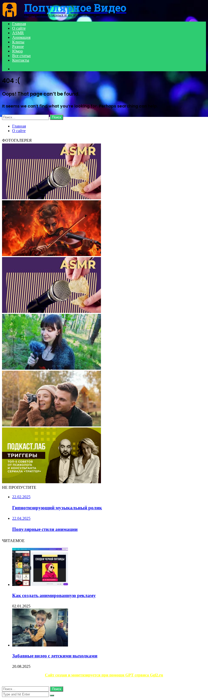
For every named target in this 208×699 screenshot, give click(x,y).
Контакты (20, 60)
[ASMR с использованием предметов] (51, 311)
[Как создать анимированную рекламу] (40, 584)
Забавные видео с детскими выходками (54, 655)
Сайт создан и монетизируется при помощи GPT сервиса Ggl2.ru (104, 675)
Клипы (18, 42)
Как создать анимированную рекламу (54, 595)
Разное (18, 46)
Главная (19, 24)
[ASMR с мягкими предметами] (51, 198)
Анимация (21, 37)
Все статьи (21, 55)
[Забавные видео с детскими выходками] (40, 645)
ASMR (18, 33)
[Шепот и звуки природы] (51, 368)
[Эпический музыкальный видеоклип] (51, 255)
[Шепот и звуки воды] (51, 425)
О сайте (19, 28)
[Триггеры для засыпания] (51, 482)
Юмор (17, 51)
